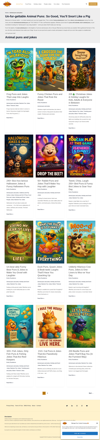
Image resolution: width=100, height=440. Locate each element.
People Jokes (47, 4)
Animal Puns (19, 4)
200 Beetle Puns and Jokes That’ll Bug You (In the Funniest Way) (81, 354)
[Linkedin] (72, 405)
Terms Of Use (19, 405)
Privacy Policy (80, 437)
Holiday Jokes (37, 4)
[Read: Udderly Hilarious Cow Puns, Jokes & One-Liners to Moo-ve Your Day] (81, 242)
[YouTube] (87, 405)
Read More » (10, 118)
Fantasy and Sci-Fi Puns (21, 195)
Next (91, 393)
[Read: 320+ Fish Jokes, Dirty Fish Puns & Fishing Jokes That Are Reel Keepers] (19, 326)
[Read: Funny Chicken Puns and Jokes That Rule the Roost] (50, 69)
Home (6, 12)
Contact (38, 405)
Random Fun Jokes (24, 103)
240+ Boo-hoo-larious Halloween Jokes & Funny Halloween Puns (18, 184)
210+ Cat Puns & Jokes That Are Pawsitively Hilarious (49, 354)
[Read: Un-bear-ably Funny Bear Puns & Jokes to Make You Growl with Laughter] (19, 242)
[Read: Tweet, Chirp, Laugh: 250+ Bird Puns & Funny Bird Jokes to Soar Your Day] (81, 156)
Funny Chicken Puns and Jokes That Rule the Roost (50, 97)
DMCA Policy (27, 405)
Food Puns (28, 4)
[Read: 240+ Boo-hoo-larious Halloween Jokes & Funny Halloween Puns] (19, 156)
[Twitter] (67, 405)
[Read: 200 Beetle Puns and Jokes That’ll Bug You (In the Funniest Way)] (81, 326)
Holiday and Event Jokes (22, 197)
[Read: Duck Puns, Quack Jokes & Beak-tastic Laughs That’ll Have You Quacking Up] (50, 242)
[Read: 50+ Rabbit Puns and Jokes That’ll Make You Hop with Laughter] (50, 156)
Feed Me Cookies (80, 433)
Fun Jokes (56, 4)
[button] (97, 423)
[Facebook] (82, 405)
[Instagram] (77, 405)
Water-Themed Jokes (13, 105)
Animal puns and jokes (13, 103)
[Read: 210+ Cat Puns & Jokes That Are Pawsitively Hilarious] (50, 326)
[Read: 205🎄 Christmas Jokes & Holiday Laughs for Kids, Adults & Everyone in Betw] (81, 69)
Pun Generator (66, 4)
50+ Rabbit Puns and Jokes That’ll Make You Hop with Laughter (49, 184)
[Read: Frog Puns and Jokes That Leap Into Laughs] (19, 69)
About (33, 405)
